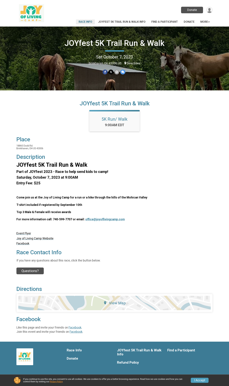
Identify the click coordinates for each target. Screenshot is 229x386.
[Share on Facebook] (105, 72)
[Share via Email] (116, 72)
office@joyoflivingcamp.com (105, 219)
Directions (133, 63)
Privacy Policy (56, 381)
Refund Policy (128, 362)
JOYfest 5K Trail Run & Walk (114, 43)
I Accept (199, 380)
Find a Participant (164, 21)
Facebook (75, 327)
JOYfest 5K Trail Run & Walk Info (122, 21)
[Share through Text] (122, 72)
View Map (117, 303)
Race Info (85, 21)
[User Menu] (209, 10)
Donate (192, 10)
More (204, 21)
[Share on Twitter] (110, 72)
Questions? (30, 271)
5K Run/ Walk (114, 119)
